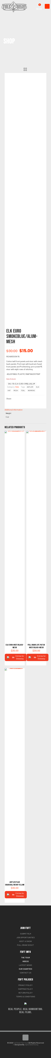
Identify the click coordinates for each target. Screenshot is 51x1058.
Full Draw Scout (25, 945)
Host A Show (25, 941)
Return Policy (26, 992)
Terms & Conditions (25, 996)
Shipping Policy (25, 989)
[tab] (25, 409)
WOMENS (31, 390)
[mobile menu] (47, 6)
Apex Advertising (31, 1045)
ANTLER (30, 387)
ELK (37, 387)
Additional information (14, 410)
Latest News (25, 965)
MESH (16, 390)
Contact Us (25, 972)
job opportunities (25, 937)
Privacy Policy (25, 985)
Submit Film (25, 933)
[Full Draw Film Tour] (15, 3)
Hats (17, 387)
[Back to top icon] (25, 1037)
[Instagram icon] (27, 1048)
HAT (9, 390)
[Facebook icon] (24, 1048)
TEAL (23, 390)
